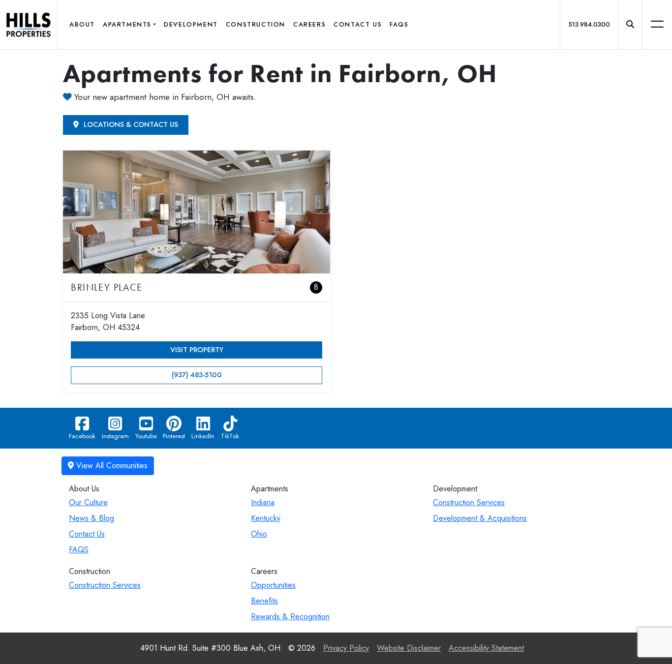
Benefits (264, 600)
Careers (309, 24)
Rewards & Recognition (290, 616)
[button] (630, 24)
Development (191, 24)
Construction (255, 24)
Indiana (263, 502)
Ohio (259, 534)
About (82, 24)
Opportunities (273, 585)
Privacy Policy (346, 648)
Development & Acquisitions (480, 518)
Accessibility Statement (486, 648)
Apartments (127, 24)
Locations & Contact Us (130, 124)
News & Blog (91, 518)
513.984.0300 (589, 24)
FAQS (79, 549)
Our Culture (88, 502)
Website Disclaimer (409, 648)
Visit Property (196, 350)
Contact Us (358, 24)
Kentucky (265, 518)
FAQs (399, 24)
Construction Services (469, 502)
